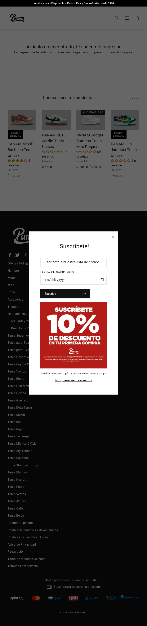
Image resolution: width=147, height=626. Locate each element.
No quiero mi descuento (73, 380)
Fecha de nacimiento (57, 272)
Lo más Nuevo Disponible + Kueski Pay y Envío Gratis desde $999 (73, 3)
